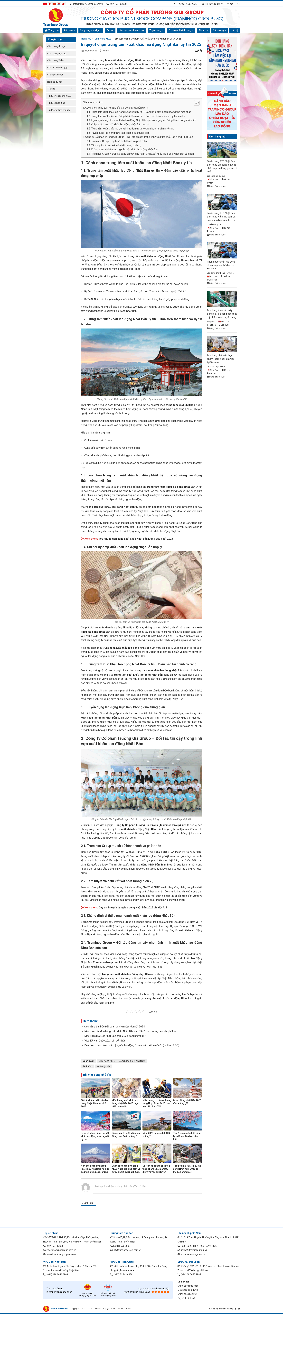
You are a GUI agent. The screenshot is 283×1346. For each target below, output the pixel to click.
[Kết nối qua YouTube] (231, 4)
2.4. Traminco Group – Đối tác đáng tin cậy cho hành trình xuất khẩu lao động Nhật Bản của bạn (140, 153)
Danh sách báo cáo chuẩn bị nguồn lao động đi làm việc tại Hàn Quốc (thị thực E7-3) (131, 1045)
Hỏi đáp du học (54, 81)
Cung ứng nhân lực (89, 30)
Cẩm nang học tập (56, 53)
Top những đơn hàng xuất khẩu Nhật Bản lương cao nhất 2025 (135, 538)
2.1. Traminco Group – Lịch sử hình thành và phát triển (117, 141)
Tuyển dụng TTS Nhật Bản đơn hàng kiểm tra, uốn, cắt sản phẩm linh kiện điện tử (221, 217)
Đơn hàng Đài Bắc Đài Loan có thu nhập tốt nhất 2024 (114, 1026)
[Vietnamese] (45, 3)
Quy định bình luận (187, 1298)
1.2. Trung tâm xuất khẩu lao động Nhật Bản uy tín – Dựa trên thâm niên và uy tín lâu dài (136, 116)
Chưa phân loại (55, 74)
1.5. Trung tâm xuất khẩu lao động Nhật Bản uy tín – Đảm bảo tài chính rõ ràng (130, 128)
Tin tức (202, 30)
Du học (110, 30)
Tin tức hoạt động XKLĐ (59, 96)
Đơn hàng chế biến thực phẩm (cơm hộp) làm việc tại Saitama (221, 359)
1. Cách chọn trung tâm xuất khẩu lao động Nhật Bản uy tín (115, 107)
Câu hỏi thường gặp (57, 67)
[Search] (238, 4)
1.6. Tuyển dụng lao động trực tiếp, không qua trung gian (118, 132)
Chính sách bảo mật (188, 1285)
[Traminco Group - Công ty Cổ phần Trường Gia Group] (59, 17)
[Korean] (59, 3)
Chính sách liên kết (187, 1294)
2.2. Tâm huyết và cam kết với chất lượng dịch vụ (114, 145)
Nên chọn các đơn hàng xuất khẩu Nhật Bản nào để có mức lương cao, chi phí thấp (130, 1031)
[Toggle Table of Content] (195, 103)
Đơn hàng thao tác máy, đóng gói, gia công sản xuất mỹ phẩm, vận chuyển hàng (222, 314)
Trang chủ (53, 30)
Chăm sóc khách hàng (180, 30)
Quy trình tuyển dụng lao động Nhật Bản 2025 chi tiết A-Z (132, 907)
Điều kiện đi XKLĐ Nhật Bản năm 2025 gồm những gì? (115, 1035)
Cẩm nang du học (56, 46)
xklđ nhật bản (104, 1066)
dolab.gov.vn (181, 284)
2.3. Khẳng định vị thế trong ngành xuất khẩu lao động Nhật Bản (122, 149)
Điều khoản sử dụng (188, 1290)
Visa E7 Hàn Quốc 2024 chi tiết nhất (104, 1040)
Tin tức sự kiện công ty (58, 110)
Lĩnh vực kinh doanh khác (131, 30)
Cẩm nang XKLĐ (55, 60)
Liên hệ (234, 30)
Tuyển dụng (155, 30)
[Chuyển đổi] (72, 60)
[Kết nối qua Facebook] (228, 4)
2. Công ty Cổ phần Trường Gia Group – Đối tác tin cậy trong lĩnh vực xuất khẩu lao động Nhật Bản (138, 136)
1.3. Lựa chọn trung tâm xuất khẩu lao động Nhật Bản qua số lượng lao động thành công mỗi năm (141, 120)
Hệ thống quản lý (214, 4)
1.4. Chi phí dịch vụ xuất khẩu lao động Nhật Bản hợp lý (118, 124)
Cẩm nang (218, 30)
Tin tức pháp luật (56, 103)
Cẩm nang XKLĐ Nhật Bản (132, 1061)
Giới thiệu (68, 30)
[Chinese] (54, 3)
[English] (64, 3)
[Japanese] (50, 3)
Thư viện (51, 88)
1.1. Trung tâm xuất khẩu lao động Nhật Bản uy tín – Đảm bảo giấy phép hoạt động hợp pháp (139, 111)
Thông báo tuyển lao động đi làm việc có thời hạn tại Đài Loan (221, 265)
